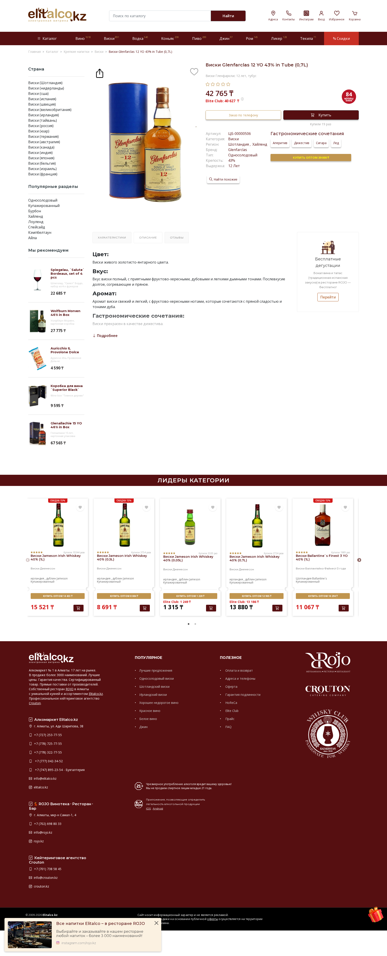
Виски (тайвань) (42, 120)
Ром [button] (252, 38)
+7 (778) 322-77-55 (47, 752)
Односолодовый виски (156, 678)
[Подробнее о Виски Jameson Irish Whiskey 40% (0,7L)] (257, 526)
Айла (32, 237)
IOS (148, 808)
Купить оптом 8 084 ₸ (124, 596)
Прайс (229, 719)
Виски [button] (111, 38)
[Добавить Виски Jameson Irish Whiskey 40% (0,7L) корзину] (277, 608)
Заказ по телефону (243, 115)
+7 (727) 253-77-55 (47, 735)
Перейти (328, 297)
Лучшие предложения (155, 670)
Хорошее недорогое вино (158, 702)
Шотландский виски (154, 686)
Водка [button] (140, 38)
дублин (51, 578)
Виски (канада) (41, 147)
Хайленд (35, 216)
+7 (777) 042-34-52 (48, 761)
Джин (143, 727)
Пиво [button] (199, 38)
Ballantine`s (319, 578)
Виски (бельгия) (42, 163)
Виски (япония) (41, 157)
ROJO (69, 689)
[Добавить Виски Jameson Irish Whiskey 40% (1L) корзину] (78, 608)
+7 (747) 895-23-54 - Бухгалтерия (59, 770)
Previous (28, 560)
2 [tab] (195, 624)
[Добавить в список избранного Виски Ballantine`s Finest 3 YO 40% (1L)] (345, 507)
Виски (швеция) (42, 104)
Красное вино (149, 711)
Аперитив (280, 143)
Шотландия (239, 144)
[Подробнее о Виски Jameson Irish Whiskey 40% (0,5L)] (124, 525)
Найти (228, 15)
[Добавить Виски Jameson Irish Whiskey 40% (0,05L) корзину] (211, 608)
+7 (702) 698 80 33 (47, 824)
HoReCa (230, 702)
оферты (212, 919)
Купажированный (44, 205)
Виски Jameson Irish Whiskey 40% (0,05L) (188, 558)
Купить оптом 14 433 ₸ (57, 596)
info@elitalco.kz (44, 778)
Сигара (321, 143)
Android (158, 808)
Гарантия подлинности (242, 694)
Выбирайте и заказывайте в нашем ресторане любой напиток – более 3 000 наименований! (99, 933)
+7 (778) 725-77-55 (47, 743)
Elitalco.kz (96, 694)
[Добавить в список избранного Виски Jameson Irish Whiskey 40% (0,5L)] (146, 507)
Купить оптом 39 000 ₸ (311, 157)
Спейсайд (36, 227)
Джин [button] (226, 38)
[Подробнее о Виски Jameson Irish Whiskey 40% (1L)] (58, 525)
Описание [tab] (148, 237)
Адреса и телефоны (239, 678)
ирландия (37, 578)
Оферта (230, 686)
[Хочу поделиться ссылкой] (99, 72)
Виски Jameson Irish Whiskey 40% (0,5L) (122, 557)
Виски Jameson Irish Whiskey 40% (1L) (56, 557)
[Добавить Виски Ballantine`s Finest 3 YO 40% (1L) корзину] (344, 608)
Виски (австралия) (44, 141)
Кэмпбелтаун (39, 232)
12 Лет (234, 165)
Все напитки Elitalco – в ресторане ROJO (100, 923)
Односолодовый (42, 200)
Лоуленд (35, 221)
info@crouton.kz (45, 877)
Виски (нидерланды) (46, 88)
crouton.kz (41, 886)
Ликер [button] (279, 38)
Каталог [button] (50, 38)
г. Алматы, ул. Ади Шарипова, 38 (58, 726)
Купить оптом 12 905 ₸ (256, 596)
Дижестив (301, 143)
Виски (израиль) (42, 168)
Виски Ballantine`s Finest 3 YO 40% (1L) (322, 557)
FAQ (228, 727)
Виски (233, 138)
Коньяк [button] (170, 38)
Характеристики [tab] (112, 237)
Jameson (62, 578)
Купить (324, 115)
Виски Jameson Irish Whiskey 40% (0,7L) (255, 558)
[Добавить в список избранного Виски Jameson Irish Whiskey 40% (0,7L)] (279, 507)
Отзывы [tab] (177, 237)
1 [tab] (188, 624)
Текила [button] (308, 38)
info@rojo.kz (42, 832)
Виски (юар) (38, 131)
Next (359, 560)
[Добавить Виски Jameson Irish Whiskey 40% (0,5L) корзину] (145, 608)
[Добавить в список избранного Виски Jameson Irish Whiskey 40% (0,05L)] (212, 507)
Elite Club (231, 711)
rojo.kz (38, 841)
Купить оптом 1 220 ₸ (190, 596)
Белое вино (148, 719)
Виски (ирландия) (43, 115)
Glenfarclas (237, 149)
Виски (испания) (42, 98)
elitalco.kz (40, 787)
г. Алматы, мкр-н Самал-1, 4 (54, 815)
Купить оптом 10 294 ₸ (323, 596)
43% (231, 160)
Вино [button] (83, 38)
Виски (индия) (40, 152)
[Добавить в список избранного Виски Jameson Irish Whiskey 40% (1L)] (80, 507)
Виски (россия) (41, 125)
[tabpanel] (57, 557)
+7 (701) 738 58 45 (47, 869)
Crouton (35, 703)
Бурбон (34, 211)
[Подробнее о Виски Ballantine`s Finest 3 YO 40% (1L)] (323, 525)
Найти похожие (225, 179)
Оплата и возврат (238, 670)
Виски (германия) (43, 136)
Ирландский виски (153, 694)
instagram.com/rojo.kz (79, 943)
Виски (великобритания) (49, 109)
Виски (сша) (38, 93)
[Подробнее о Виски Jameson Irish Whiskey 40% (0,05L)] (190, 526)
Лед (336, 143)
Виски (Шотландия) (45, 82)
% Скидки (341, 38)
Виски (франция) (42, 174)
